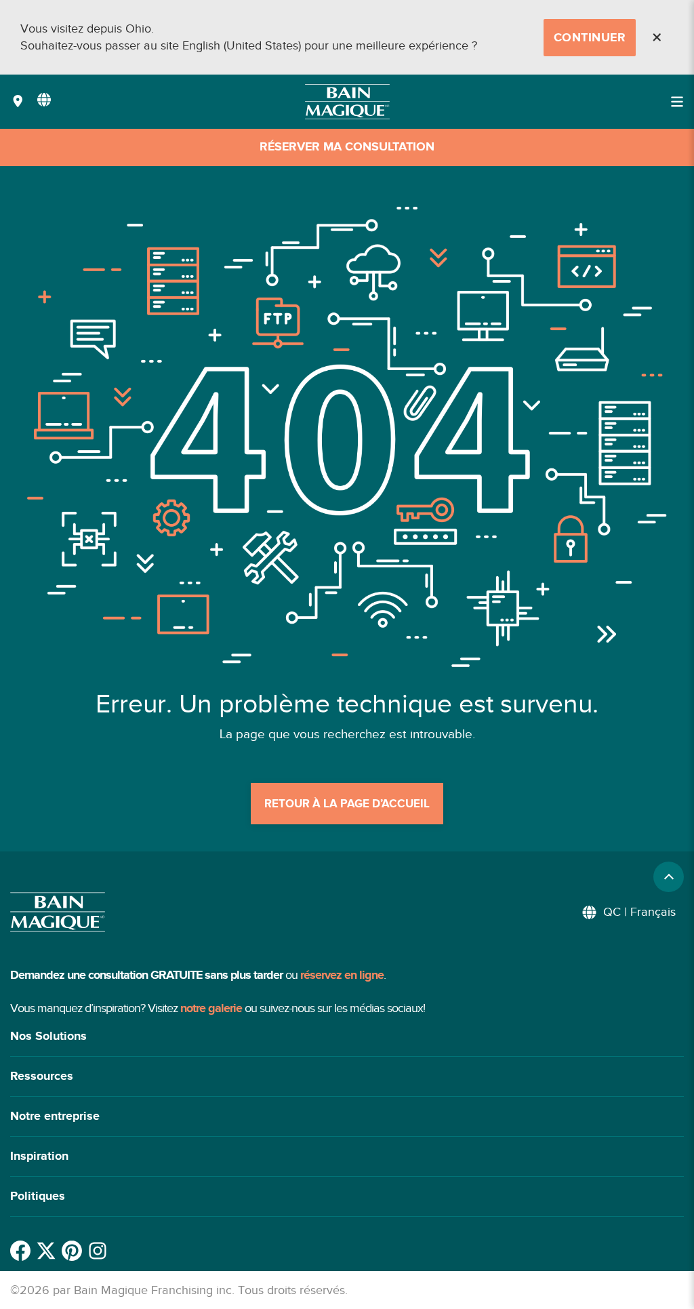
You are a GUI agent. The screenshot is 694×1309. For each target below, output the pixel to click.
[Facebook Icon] (20, 1251)
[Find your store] (18, 102)
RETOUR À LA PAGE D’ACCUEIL (347, 804)
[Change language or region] (44, 99)
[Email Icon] (97, 1251)
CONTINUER (590, 38)
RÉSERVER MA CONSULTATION (347, 147)
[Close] (657, 37)
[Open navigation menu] (677, 101)
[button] (347, 1037)
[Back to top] (668, 877)
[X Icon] (46, 1251)
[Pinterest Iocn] (72, 1251)
